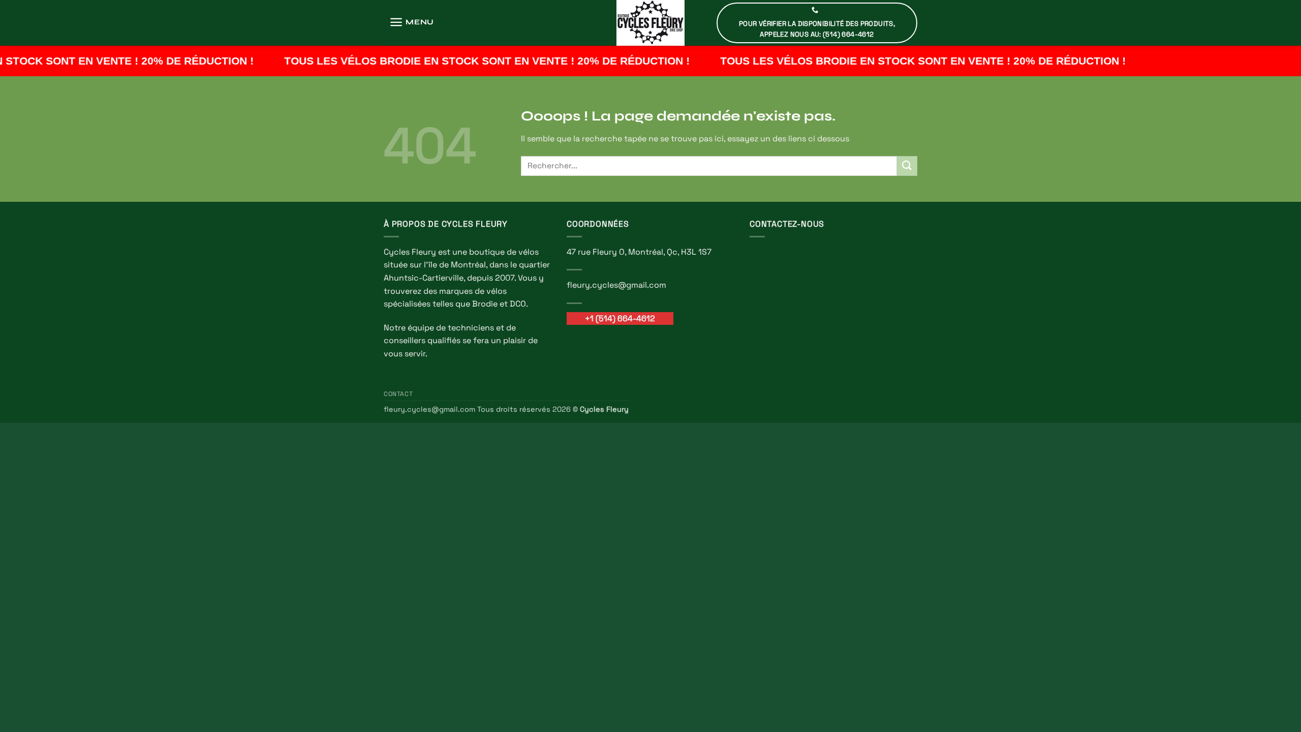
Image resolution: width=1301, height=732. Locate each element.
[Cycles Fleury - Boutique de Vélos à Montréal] (650, 23)
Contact (398, 394)
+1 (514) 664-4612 (620, 318)
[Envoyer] (907, 166)
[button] (412, 22)
